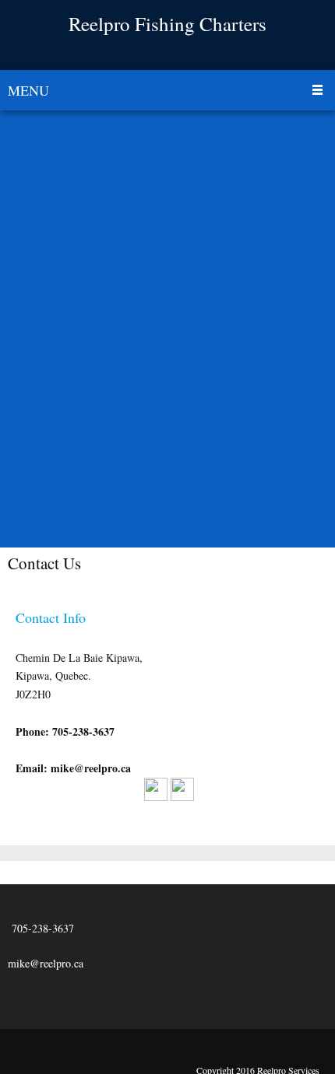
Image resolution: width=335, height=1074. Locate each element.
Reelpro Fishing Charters (167, 24)
